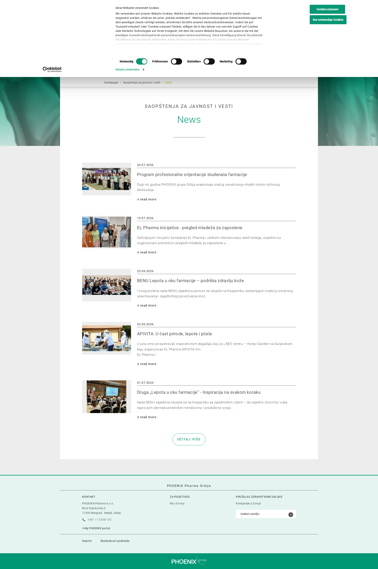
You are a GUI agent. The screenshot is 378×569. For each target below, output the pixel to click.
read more (148, 199)
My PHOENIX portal (97, 528)
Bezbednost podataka (115, 540)
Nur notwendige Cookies (328, 19)
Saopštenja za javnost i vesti (141, 82)
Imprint (87, 540)
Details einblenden (128, 69)
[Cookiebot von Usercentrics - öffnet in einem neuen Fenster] (52, 69)
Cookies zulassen (327, 9)
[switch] (176, 61)
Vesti (168, 82)
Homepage (111, 82)
